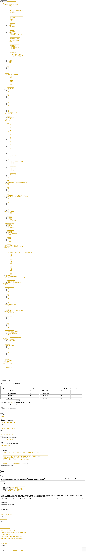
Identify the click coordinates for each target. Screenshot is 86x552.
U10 (10, 128)
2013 (8, 101)
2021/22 (11, 81)
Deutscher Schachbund (5, 528)
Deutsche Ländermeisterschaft (11, 233)
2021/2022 (9, 218)
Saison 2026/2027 (10, 224)
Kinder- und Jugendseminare (13, 331)
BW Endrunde (7, 183)
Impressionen (12, 12)
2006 (8, 109)
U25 (10, 154)
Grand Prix (7, 73)
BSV (3, 365)
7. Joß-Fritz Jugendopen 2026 (7, 422)
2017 (8, 96)
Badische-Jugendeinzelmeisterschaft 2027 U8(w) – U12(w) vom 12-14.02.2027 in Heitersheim (21, 452)
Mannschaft (5, 119)
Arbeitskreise (7, 344)
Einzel (4, 3)
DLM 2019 (9, 239)
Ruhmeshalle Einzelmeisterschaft (14, 63)
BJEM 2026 (9, 6)
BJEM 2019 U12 (13, 46)
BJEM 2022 (9, 25)
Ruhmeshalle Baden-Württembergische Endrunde (17, 195)
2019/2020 (9, 219)
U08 (10, 145)
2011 (8, 103)
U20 (10, 124)
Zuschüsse (7, 342)
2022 (8, 72)
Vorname (2, 469)
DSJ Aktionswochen (11, 280)
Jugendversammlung (9, 345)
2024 (8, 69)
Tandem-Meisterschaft (9, 328)
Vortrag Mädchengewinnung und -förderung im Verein (16, 277)
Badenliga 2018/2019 (11, 220)
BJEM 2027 (9, 5)
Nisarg (22, 550)
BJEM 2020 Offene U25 (14, 38)
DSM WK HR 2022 (10, 285)
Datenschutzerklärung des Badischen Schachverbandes (11, 536)
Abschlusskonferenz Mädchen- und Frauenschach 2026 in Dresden (16, 462)
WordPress (15, 550)
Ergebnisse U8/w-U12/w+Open (16, 15)
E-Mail (2, 474)
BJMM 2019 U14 (13, 170)
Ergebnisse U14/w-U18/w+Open (16, 10)
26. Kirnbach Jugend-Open (6, 434)
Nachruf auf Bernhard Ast (15, 487)
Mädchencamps (10, 281)
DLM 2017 (9, 241)
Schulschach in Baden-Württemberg (7, 530)
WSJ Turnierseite (10, 88)
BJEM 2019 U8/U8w (13, 42)
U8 (10, 130)
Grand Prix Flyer (10, 87)
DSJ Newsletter (8, 275)
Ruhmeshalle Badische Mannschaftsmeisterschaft (17, 182)
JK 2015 (11, 118)
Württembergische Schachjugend (7, 534)
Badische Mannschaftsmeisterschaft (12, 120)
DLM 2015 (9, 244)
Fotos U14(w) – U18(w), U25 (17, 55)
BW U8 (8, 116)
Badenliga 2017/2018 (11, 222)
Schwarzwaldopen (8, 316)
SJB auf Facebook (3, 519)
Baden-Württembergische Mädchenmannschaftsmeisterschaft (17, 196)
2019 (8, 94)
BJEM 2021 (9, 28)
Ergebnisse (12, 8)
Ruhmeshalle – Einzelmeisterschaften (12, 113)
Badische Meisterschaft (9, 287)
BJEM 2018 (9, 58)
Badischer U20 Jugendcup (10, 211)
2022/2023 (9, 217)
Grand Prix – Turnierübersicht (13, 74)
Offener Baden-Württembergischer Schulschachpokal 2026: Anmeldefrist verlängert (19, 456)
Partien (11, 18)
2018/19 (11, 84)
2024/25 (11, 77)
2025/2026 (9, 213)
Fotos (11, 39)
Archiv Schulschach (9, 311)
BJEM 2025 (9, 9)
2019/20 (11, 83)
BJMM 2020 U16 (13, 162)
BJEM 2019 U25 (13, 52)
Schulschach (5, 283)
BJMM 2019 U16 (13, 169)
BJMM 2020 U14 (13, 163)
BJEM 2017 (9, 59)
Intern (6, 362)
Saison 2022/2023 (10, 227)
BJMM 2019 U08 (13, 174)
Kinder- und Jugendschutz (8, 363)
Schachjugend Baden (11, 1)
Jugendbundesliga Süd (9, 223)
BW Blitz (7, 89)
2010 (8, 104)
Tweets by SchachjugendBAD (6, 514)
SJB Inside (5, 338)
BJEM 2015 (9, 61)
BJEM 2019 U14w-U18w (14, 47)
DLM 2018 (9, 240)
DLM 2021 (9, 237)
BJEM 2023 (9, 20)
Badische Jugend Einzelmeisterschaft (12, 4)
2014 (8, 99)
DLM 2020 (9, 238)
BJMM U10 (3, 411)
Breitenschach (6, 313)
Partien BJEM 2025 (13, 11)
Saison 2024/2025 (10, 225)
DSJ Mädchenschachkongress (11, 276)
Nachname (2, 471)
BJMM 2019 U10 (13, 173)
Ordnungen (7, 359)
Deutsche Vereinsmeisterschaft (11, 245)
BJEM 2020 (9, 32)
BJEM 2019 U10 (13, 45)
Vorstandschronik (11, 340)
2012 (8, 102)
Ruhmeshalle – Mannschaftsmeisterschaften (14, 246)
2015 (8, 98)
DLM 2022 (9, 235)
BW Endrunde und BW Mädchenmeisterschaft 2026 (13, 460)
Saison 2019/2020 (10, 231)
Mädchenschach (6, 247)
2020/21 (11, 82)
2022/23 (11, 80)
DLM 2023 (9, 234)
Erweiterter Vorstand (9, 339)
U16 (10, 125)
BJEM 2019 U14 (13, 48)
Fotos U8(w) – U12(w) (16, 54)
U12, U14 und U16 (13, 155)
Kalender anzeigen (4, 448)
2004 (8, 111)
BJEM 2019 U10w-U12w (14, 44)
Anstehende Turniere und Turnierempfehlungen (14, 315)
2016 (8, 97)
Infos (6, 341)
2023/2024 (9, 216)
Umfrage (11, 19)
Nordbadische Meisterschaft (10, 298)
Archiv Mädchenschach (9, 278)
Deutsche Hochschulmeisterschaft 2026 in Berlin (12, 453)
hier (12, 402)
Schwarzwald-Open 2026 (6, 439)
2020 (8, 160)
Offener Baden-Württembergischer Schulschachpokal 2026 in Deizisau (17, 459)
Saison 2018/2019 (10, 232)
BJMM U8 (2, 416)
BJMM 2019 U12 (13, 172)
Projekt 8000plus (8, 367)
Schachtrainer (12, 335)
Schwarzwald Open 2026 (7, 458)
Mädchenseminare (8, 248)
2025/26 (11, 76)
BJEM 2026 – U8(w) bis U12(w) (17, 489)
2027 (8, 66)
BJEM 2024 (9, 13)
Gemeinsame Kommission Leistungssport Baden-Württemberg (13, 532)
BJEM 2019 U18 (13, 51)
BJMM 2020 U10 (13, 166)
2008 (8, 106)
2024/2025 (9, 215)
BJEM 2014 (9, 62)
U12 (10, 127)
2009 (8, 105)
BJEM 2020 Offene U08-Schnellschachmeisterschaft (20, 34)
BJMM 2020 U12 (13, 165)
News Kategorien (3, 504)
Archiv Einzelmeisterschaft (10, 115)
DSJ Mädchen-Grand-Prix (10, 249)
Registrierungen (13, 33)
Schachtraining (10, 334)
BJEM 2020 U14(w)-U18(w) (15, 37)
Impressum (7, 361)
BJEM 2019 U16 (13, 49)
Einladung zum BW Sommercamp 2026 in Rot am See (13, 463)
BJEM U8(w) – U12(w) (5, 445)
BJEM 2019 (9, 41)
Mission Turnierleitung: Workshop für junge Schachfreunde (14, 457)
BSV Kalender (7, 366)
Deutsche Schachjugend (5, 526)
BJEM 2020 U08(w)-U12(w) (15, 35)
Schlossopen (10, 327)
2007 (8, 108)
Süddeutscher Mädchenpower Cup (14, 282)
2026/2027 (9, 212)
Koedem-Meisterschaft (12, 333)
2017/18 (11, 85)
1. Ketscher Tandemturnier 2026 (8, 428)
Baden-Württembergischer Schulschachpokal (14, 310)
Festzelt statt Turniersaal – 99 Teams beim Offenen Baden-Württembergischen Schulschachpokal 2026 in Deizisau (25, 455)
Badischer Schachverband (5, 523)
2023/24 (11, 78)
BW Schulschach (10, 312)
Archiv (1, 509)
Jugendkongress (10, 117)
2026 (8, 67)
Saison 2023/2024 (10, 226)
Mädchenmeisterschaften (10, 251)
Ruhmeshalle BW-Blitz (12, 112)
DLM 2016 (9, 242)
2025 (8, 68)
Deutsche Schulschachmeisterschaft (12, 284)
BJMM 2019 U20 (13, 168)
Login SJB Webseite (4, 543)
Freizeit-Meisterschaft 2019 (15, 56)
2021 (8, 92)
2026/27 (11, 75)
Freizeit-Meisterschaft (14, 40)
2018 (8, 95)
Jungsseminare (13, 332)
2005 (8, 110)
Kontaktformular (8, 360)
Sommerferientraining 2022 (15, 337)
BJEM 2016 (9, 60)
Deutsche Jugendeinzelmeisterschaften (13, 65)
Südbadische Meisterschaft (10, 304)
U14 (10, 126)
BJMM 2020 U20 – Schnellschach (16, 161)
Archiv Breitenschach (9, 330)
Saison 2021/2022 (10, 228)
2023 (8, 70)
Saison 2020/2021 (10, 230)
